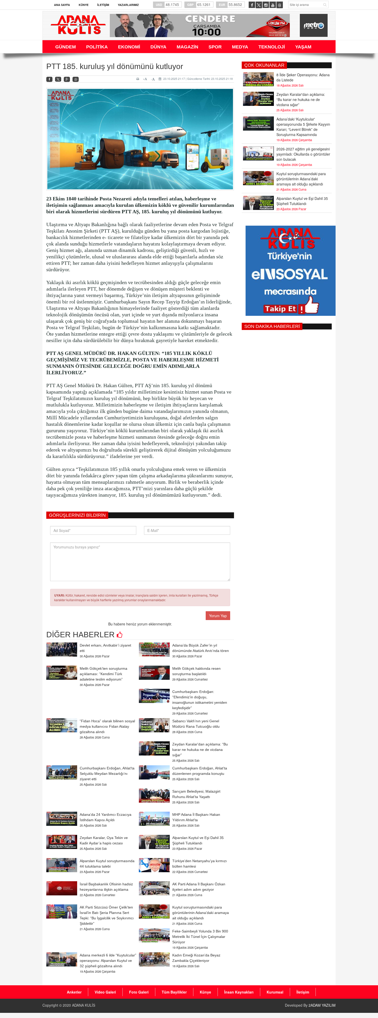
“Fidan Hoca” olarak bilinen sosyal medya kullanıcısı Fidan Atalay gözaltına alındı (107, 726)
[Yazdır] (138, 79)
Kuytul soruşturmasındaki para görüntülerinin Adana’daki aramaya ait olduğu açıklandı (200, 912)
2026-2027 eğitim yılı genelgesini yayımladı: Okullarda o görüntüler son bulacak (303, 154)
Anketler (74, 992)
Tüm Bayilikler (174, 992)
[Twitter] (58, 79)
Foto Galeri (139, 992)
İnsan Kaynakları (239, 992)
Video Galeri (105, 992)
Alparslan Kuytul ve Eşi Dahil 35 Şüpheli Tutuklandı (302, 201)
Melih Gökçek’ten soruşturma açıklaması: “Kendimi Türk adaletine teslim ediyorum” (103, 673)
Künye (83, 5)
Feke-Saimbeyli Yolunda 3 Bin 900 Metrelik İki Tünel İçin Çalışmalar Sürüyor (200, 936)
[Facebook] (49, 79)
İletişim (103, 5)
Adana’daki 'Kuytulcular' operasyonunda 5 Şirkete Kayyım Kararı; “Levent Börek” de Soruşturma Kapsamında (303, 126)
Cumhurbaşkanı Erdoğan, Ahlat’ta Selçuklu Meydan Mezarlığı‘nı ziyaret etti (107, 773)
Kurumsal (275, 992)
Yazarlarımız (128, 5)
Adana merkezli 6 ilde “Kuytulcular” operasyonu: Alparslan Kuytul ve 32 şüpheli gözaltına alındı (108, 960)
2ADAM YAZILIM (322, 1005)
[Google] (67, 79)
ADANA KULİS (83, 1005)
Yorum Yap (218, 615)
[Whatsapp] (76, 79)
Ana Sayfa (62, 5)
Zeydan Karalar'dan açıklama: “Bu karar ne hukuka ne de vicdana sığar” (200, 749)
